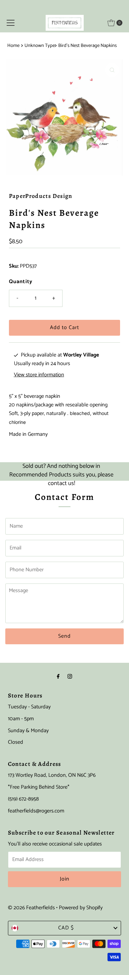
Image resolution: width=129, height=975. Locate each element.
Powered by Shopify (81, 907)
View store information (39, 375)
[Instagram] (69, 677)
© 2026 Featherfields (31, 907)
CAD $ (66, 927)
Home (13, 46)
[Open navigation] (11, 23)
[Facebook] (58, 677)
